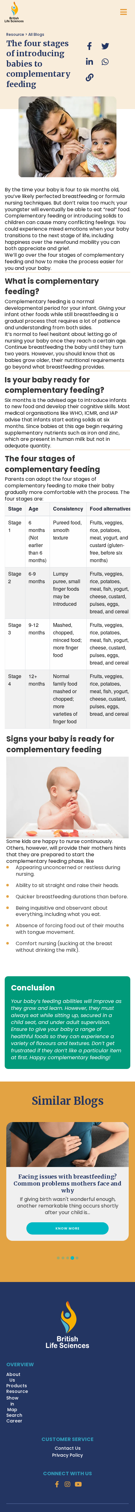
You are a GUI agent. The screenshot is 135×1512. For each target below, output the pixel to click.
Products (16, 1386)
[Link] (89, 77)
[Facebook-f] (57, 1484)
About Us (13, 1377)
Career (14, 1421)
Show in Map (12, 1403)
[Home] (67, 1324)
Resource (17, 1391)
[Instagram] (67, 1484)
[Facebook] (89, 46)
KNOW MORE (68, 1228)
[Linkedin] (89, 62)
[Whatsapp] (105, 62)
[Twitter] (105, 46)
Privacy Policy (67, 1455)
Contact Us (68, 1448)
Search (14, 1415)
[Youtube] (78, 1484)
